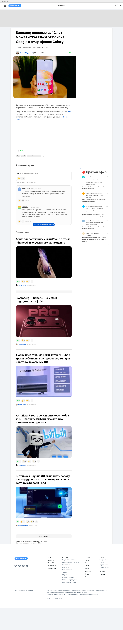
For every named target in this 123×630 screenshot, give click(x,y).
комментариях (31, 183)
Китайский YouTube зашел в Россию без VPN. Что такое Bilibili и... (93, 187)
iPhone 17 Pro (51, 566)
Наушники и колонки (69, 560)
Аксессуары (89, 563)
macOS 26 (50, 560)
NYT (69, 111)
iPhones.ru (51, 599)
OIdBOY (25, 207)
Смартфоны (66, 565)
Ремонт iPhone (103, 567)
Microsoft (30, 156)
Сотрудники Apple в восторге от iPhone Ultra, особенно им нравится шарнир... (93, 215)
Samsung (38, 156)
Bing (18, 156)
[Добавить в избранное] (66, 53)
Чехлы (64, 572)
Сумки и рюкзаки (68, 577)
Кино (86, 577)
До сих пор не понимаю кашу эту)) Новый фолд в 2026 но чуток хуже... (95, 195)
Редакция (102, 571)
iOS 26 (49, 557)
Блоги (87, 566)
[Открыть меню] (5, 6)
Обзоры (65, 557)
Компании (88, 571)
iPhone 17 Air (51, 568)
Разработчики (103, 565)
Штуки (64, 575)
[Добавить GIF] (23, 178)
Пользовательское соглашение (24, 590)
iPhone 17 (50, 563)
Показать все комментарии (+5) (44, 224)
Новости (87, 560)
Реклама (102, 574)
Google (23, 156)
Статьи (87, 557)
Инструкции (103, 560)
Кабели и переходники (69, 580)
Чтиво (87, 574)
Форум (87, 568)
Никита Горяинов (23, 525)
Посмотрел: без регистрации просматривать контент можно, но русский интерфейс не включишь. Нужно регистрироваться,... (94, 180)
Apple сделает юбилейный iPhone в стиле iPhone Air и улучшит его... (94, 200)
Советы (101, 557)
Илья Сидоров (22, 344)
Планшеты (65, 567)
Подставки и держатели (70, 582)
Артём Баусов (22, 285)
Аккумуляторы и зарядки (70, 562)
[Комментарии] (17, 521)
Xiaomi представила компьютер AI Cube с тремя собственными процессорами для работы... (94, 239)
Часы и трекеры (67, 570)
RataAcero (26, 188)
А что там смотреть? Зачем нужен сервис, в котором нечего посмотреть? (94, 222)
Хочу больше (43, 536)
